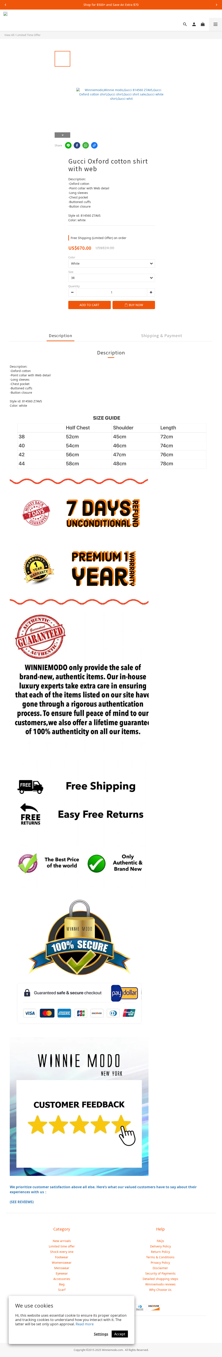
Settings (101, 1334)
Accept (119, 1334)
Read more (85, 1324)
